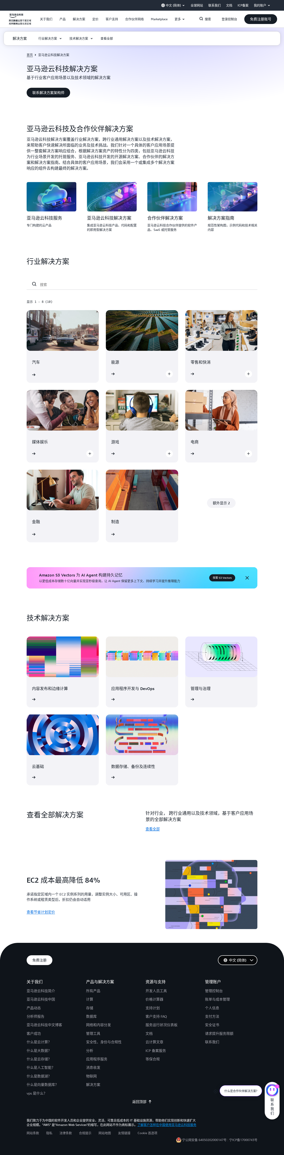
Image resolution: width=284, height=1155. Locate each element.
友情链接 (124, 1133)
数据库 (91, 1016)
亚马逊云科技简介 (41, 991)
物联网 (91, 1076)
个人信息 (212, 1008)
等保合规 (153, 1059)
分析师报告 (35, 1016)
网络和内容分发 (98, 1025)
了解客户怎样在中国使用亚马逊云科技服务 (166, 1125)
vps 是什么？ (37, 1093)
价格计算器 (154, 999)
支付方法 (212, 1016)
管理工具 (93, 1033)
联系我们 (212, 1042)
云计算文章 (154, 1042)
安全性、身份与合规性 (104, 1042)
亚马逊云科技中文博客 (44, 1025)
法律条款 (65, 1133)
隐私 (49, 1133)
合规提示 (85, 1133)
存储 (89, 1008)
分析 (89, 1050)
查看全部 (153, 829)
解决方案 (93, 1084)
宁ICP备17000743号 (243, 1140)
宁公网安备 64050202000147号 (204, 1140)
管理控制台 (214, 991)
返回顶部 (139, 1101)
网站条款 (33, 1133)
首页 (30, 55)
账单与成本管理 (217, 999)
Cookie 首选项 (147, 1133)
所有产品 (93, 991)
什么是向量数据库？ (43, 1084)
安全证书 (212, 1025)
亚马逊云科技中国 (41, 999)
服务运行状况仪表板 (162, 1025)
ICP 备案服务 (156, 1050)
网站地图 (105, 1133)
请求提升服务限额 (219, 1033)
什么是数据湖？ (39, 1076)
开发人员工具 (156, 991)
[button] (46, 19)
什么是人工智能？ (41, 1067)
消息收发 (93, 1067)
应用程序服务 (96, 1059)
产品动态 (34, 1008)
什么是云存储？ (39, 1059)
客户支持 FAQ (156, 1016)
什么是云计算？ (39, 1042)
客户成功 (34, 1033)
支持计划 (153, 1008)
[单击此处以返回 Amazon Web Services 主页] (20, 21)
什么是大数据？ (39, 1050)
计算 (89, 999)
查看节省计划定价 (41, 912)
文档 (149, 1033)
